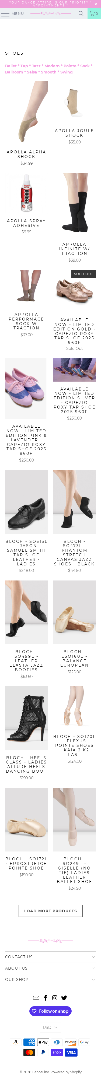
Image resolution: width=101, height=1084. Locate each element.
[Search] (81, 13)
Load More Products (50, 911)
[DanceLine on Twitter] (64, 998)
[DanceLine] (50, 13)
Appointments (50, 5)
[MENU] (3, 13)
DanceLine (40, 1072)
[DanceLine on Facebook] (45, 998)
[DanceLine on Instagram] (55, 998)
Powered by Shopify (66, 1072)
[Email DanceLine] (36, 998)
